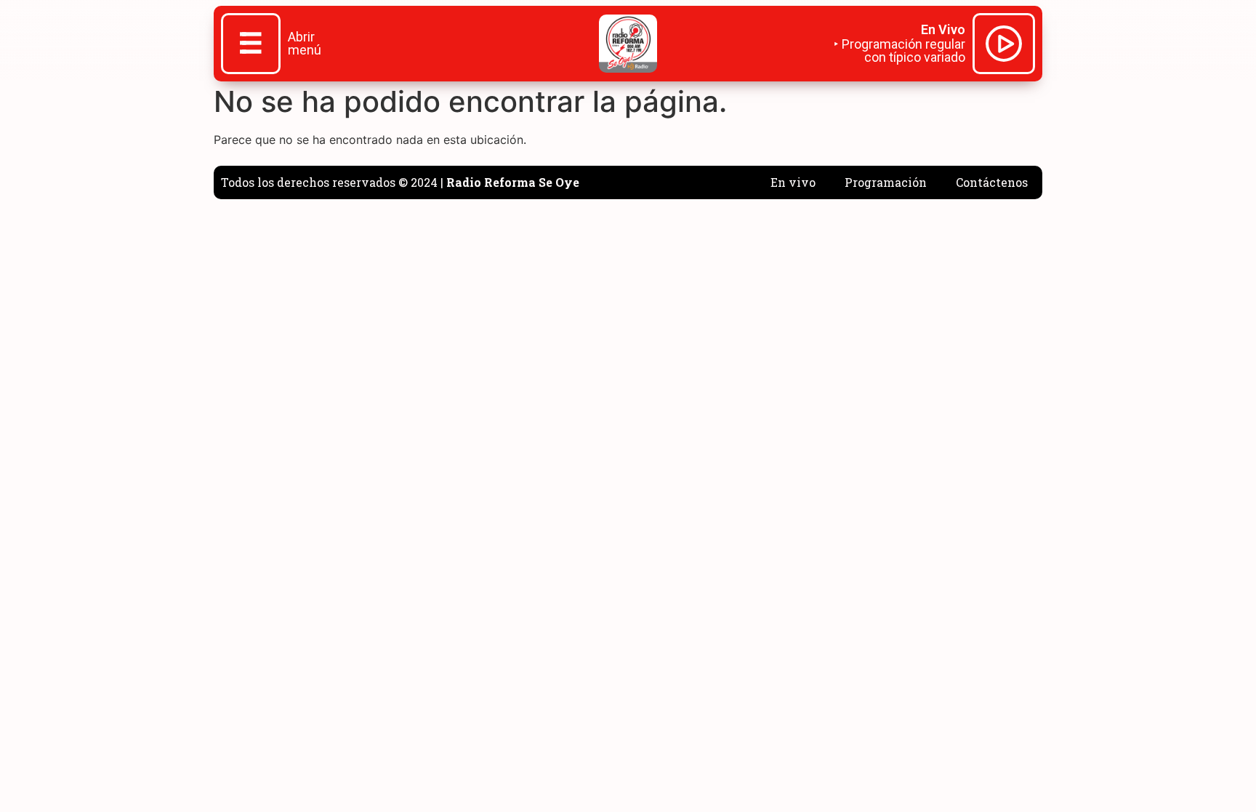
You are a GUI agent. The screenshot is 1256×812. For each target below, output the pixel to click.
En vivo (793, 182)
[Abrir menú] (250, 45)
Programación (886, 182)
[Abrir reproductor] (1004, 45)
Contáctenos (992, 182)
